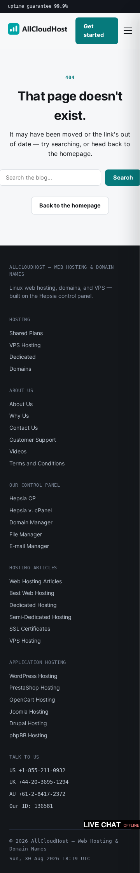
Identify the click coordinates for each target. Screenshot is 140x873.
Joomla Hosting (29, 711)
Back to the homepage (70, 205)
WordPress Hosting (33, 675)
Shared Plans (26, 333)
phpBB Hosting (28, 735)
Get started (94, 30)
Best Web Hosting (31, 592)
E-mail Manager (29, 546)
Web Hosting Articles (35, 581)
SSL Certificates (29, 628)
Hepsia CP (22, 498)
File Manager (25, 534)
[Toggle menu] (128, 30)
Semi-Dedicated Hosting (40, 617)
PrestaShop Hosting (34, 687)
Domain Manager (30, 522)
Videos (17, 451)
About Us (21, 404)
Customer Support (32, 439)
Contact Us (23, 427)
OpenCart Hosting (32, 699)
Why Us (19, 415)
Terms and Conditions (37, 463)
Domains (20, 368)
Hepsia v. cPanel (30, 510)
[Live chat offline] (112, 824)
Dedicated (22, 356)
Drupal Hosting (28, 723)
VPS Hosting (25, 345)
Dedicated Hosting (33, 605)
